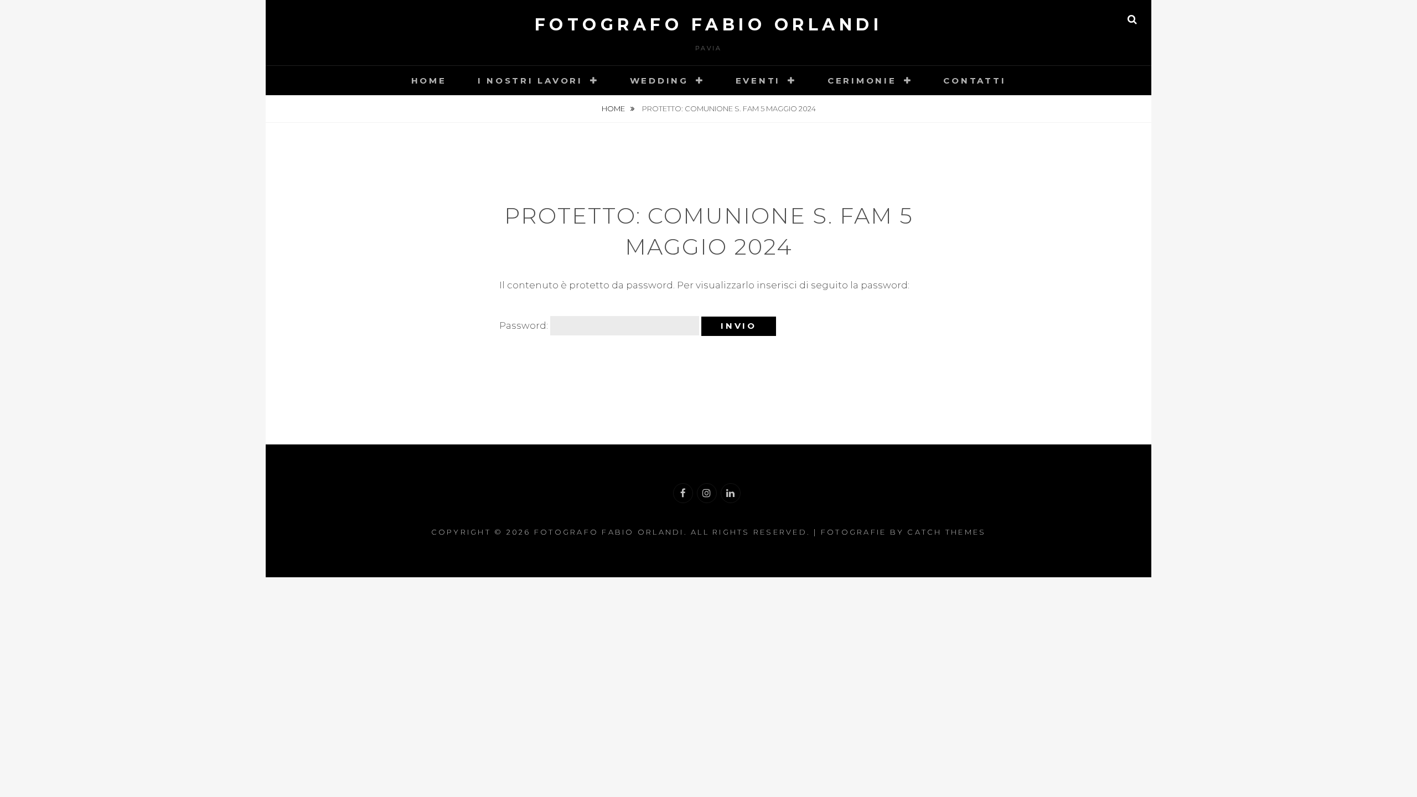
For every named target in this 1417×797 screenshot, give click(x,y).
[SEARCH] (1132, 19)
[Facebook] (683, 493)
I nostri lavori (530, 80)
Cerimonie (862, 80)
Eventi (758, 80)
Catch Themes (946, 531)
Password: (524, 325)
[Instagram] (707, 493)
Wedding (659, 80)
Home (429, 80)
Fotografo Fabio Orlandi (709, 24)
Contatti (974, 80)
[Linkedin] (731, 493)
